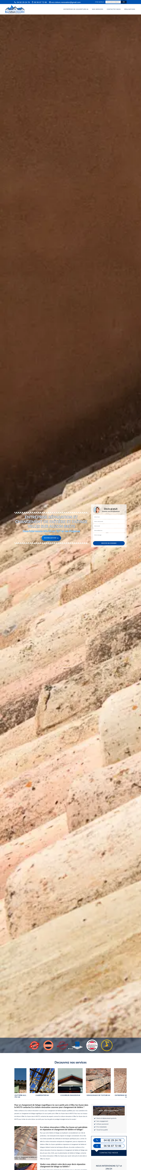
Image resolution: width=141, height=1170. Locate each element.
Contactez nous (114, 9)
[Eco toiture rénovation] (15, 9)
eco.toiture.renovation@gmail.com (66, 2)
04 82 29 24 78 (23, 2)
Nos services (97, 9)
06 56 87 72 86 (40, 2)
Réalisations (129, 9)
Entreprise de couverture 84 (75, 9)
